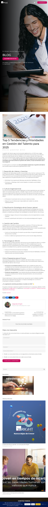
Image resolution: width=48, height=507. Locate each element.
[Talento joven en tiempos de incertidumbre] (24, 472)
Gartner (9, 292)
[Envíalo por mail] (4, 298)
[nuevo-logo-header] (4, 2)
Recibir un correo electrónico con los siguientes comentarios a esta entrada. (23, 354)
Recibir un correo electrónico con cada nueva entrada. (17, 357)
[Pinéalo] (16, 298)
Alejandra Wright (15, 149)
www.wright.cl (27, 288)
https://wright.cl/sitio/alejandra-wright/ (21, 305)
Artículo (23, 149)
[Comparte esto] (7, 298)
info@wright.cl (12, 288)
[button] (34, 2)
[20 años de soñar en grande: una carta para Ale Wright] (24, 424)
